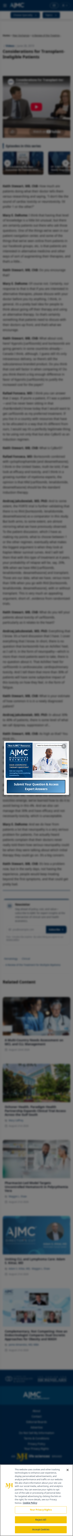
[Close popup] (63, 746)
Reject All (40, 1519)
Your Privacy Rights (40, 1509)
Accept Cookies (40, 1529)
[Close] (67, 1470)
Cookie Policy (30, 1502)
